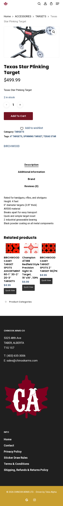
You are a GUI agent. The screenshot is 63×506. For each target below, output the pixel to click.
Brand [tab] (31, 179)
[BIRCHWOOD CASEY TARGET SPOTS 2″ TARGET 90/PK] (49, 248)
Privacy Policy (13, 451)
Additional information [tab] (31, 171)
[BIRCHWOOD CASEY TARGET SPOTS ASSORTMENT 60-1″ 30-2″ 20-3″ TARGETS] (13, 248)
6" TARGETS (16, 136)
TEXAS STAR (49, 136)
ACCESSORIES (23, 16)
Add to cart (18, 116)
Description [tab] (31, 164)
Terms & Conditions (16, 463)
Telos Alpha (51, 492)
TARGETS (40, 16)
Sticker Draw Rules (16, 457)
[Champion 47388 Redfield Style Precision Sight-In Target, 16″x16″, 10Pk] (31, 248)
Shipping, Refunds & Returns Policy (26, 469)
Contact (9, 445)
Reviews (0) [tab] (31, 186)
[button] (57, 3)
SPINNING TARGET (32, 136)
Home (7, 16)
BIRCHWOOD (12, 146)
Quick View (10, 290)
